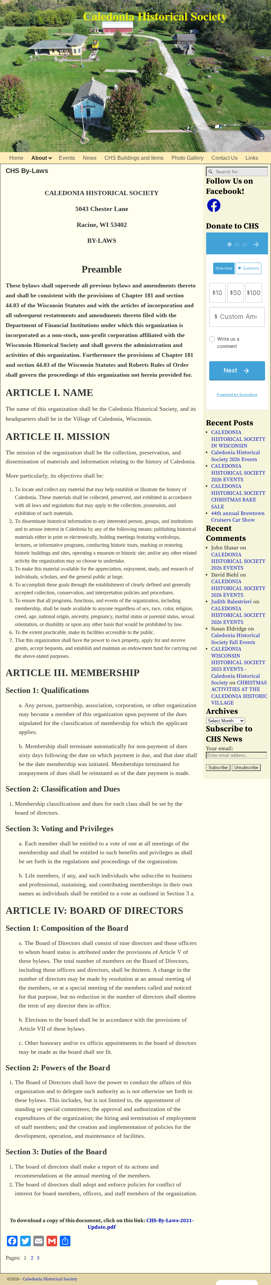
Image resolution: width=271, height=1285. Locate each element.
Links (252, 158)
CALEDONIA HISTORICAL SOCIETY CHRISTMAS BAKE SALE (238, 496)
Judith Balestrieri (231, 601)
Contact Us (225, 158)
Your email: (219, 748)
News (90, 158)
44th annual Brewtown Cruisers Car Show (238, 516)
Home (16, 158)
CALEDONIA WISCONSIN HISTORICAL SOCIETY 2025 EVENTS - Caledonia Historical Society (238, 666)
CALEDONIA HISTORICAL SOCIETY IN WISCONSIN (238, 439)
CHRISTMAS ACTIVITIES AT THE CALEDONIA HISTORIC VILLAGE (239, 692)
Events (67, 158)
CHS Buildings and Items (134, 158)
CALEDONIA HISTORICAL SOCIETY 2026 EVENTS (238, 473)
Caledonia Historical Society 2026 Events (235, 455)
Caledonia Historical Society (155, 15)
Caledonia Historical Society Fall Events (235, 638)
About (39, 158)
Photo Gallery (188, 158)
